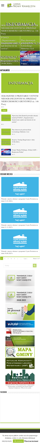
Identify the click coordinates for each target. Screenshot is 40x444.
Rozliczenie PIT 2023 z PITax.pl (13, 385)
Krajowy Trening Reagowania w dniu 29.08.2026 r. (9, 60)
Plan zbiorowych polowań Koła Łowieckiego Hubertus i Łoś (28, 44)
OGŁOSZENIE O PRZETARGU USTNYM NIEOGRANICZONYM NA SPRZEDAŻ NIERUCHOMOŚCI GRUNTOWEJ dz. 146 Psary (19, 29)
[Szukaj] (34, 265)
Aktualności (5, 70)
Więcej (4, 110)
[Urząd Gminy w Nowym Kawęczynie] (20, 5)
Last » (25, 259)
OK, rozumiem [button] (18, 441)
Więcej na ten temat (31, 441)
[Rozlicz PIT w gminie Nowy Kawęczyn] (20, 376)
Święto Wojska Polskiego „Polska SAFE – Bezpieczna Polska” (29, 59)
